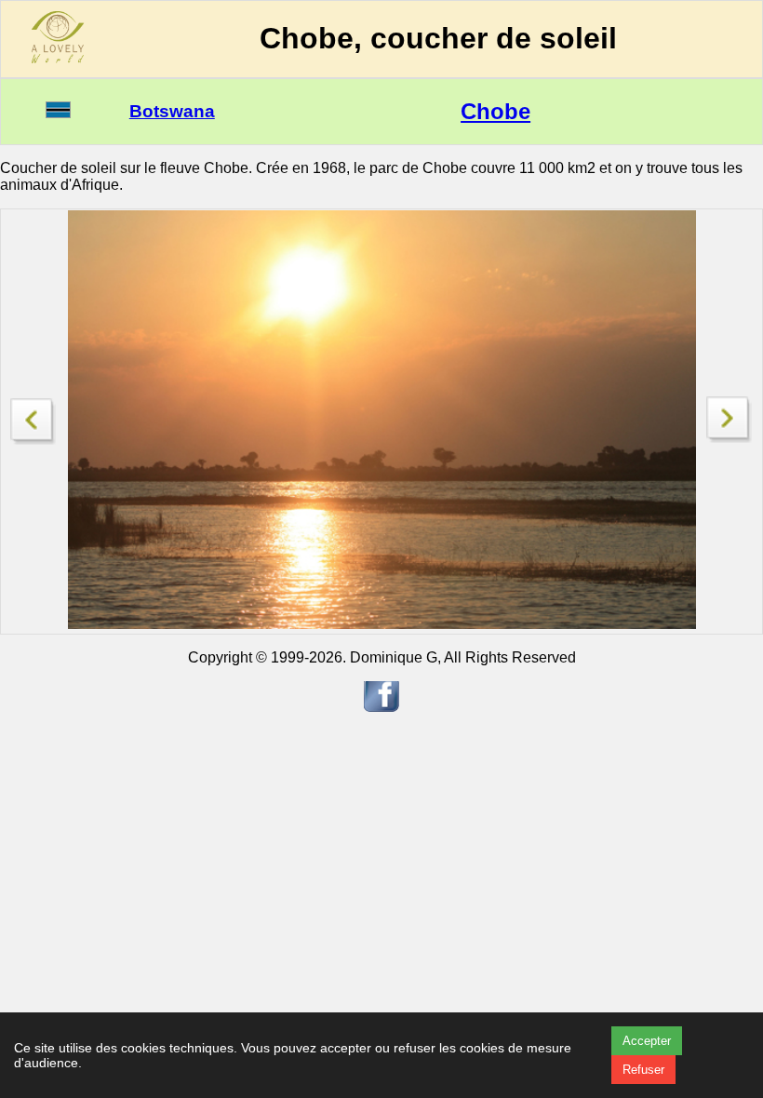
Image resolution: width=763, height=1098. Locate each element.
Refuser (643, 1070)
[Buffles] (729, 438)
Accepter (646, 1041)
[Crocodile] (33, 416)
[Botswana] (58, 113)
